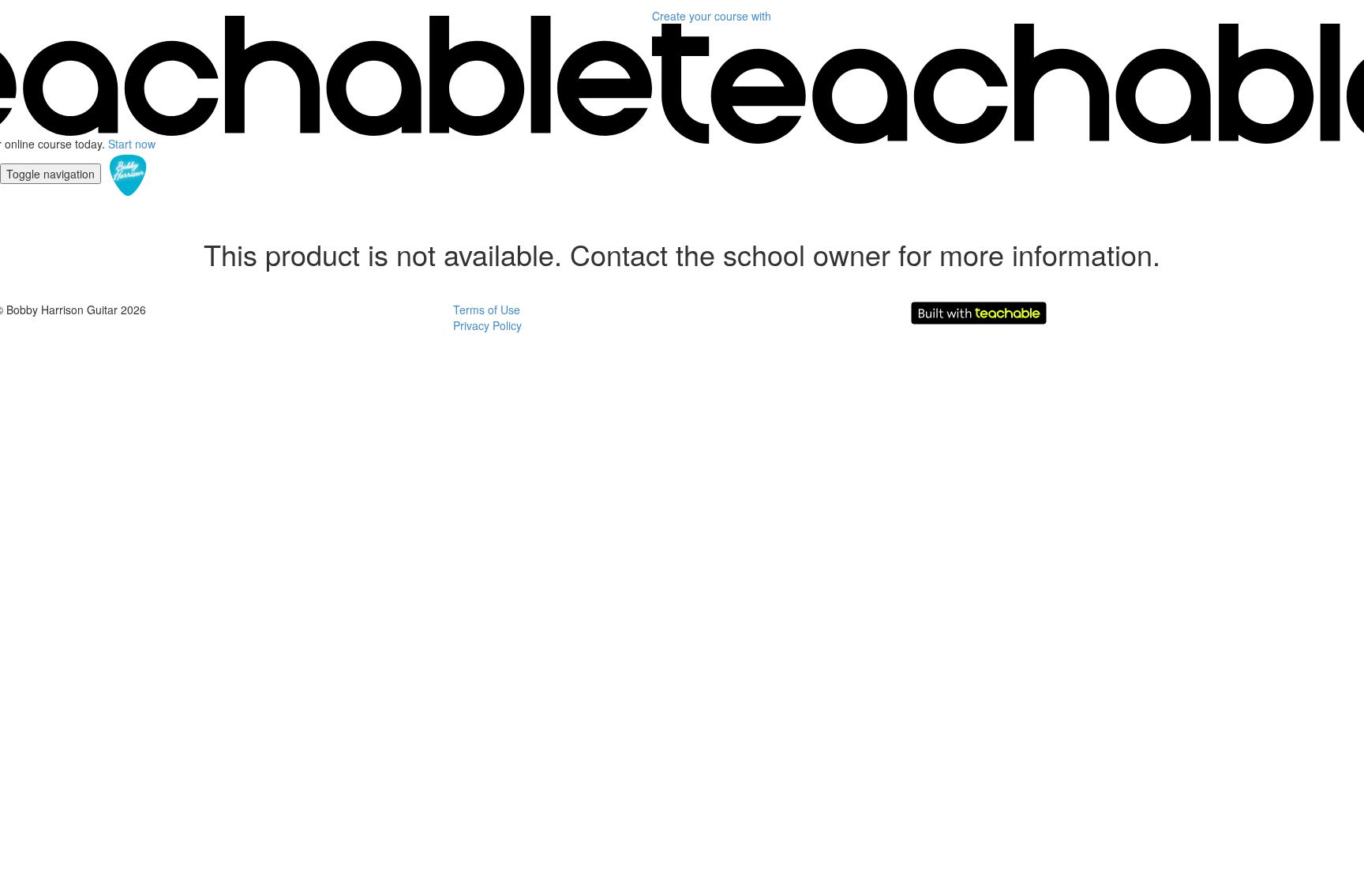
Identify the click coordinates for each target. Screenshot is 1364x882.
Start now (132, 144)
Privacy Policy (487, 325)
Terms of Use (486, 309)
